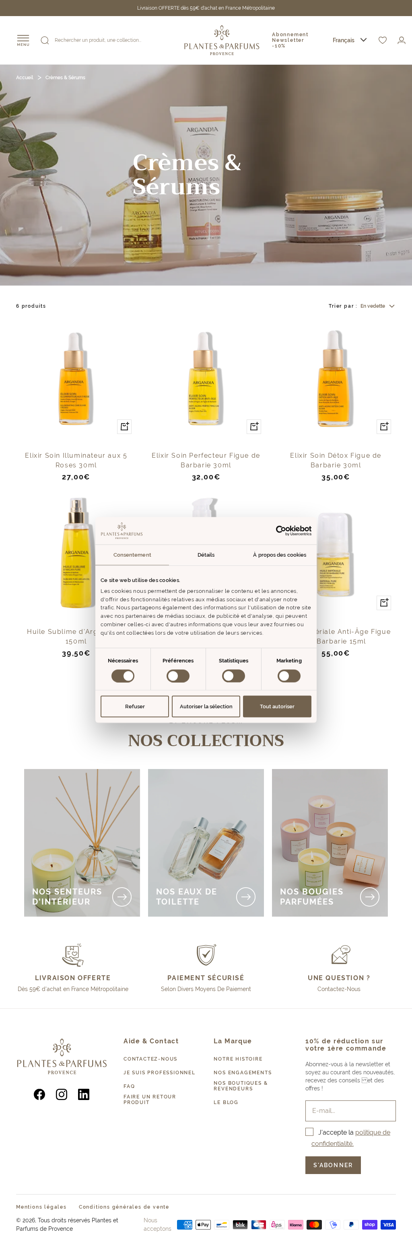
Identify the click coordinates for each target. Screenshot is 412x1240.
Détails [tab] (206, 554)
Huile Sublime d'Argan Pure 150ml (76, 636)
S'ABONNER (333, 1165)
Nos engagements (243, 1072)
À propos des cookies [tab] (279, 554)
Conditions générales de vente (124, 1207)
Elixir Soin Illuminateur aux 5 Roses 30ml (76, 460)
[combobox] (350, 40)
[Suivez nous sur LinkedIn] (84, 1094)
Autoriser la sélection (206, 706)
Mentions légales (41, 1207)
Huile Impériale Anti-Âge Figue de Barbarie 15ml (336, 636)
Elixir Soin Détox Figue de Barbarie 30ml (335, 460)
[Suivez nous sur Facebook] (40, 1094)
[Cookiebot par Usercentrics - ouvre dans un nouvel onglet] (276, 530)
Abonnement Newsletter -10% (290, 40)
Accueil (24, 77)
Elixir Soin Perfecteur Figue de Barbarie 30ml (206, 460)
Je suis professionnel (160, 1072)
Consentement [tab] (132, 554)
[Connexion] (401, 40)
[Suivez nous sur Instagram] (62, 1094)
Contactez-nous (150, 1059)
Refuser (135, 706)
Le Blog (226, 1102)
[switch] (178, 675)
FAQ (129, 1086)
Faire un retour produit (150, 1099)
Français (343, 40)
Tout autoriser (277, 706)
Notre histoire (238, 1059)
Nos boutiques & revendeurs (241, 1086)
